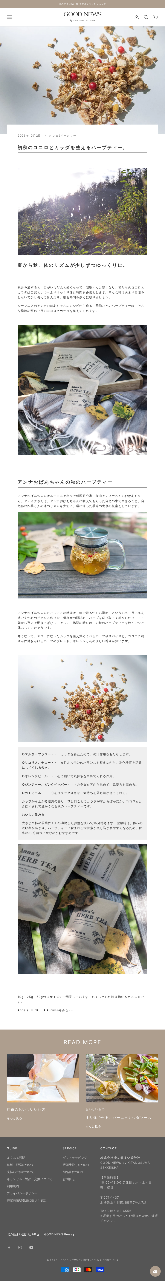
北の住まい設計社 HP (21, 1234)
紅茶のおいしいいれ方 (26, 1109)
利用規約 (13, 1186)
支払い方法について (20, 1172)
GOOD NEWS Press (58, 1234)
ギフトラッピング (75, 1157)
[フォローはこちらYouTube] (31, 1247)
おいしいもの (95, 1109)
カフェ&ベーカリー (62, 135)
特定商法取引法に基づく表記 (26, 1200)
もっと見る (14, 1118)
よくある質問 (16, 1157)
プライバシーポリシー (22, 1193)
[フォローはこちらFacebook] (9, 1247)
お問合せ (69, 1179)
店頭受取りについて (76, 1165)
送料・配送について (20, 1165)
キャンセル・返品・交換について (29, 1179)
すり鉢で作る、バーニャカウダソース (119, 1118)
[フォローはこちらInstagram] (20, 1247)
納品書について (73, 1172)
